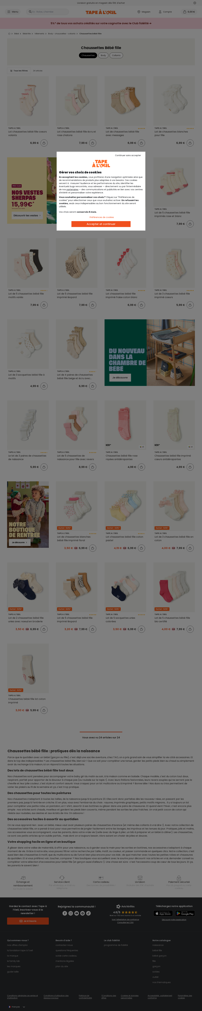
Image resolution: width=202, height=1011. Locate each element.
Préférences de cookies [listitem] (102, 217)
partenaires (72, 189)
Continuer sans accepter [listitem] (128, 155)
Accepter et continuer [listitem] (101, 224)
